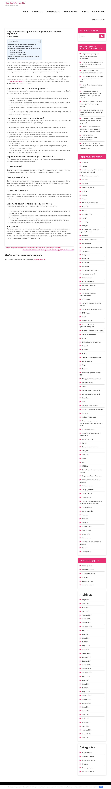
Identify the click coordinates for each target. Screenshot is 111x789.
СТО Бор (85, 466)
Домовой (85, 346)
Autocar (84, 166)
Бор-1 (84, 317)
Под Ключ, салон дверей (90, 405)
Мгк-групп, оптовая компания (91, 379)
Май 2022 (85, 718)
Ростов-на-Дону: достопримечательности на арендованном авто (88, 137)
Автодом (85, 226)
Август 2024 (86, 676)
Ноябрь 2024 (86, 665)
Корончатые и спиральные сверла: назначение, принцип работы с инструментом (92, 146)
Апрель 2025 (86, 645)
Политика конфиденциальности (92, 409)
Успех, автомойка (87, 511)
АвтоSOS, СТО (87, 214)
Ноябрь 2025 (86, 619)
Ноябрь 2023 (86, 699)
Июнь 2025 (85, 638)
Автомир (85, 235)
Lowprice (85, 199)
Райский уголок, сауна (89, 417)
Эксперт (84, 548)
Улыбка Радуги (87, 507)
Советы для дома (98, 11)
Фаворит (85, 515)
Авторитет (85, 258)
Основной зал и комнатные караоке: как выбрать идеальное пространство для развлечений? (90, 129)
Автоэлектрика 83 (88, 281)
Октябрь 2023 (86, 703)
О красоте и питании (71, 11)
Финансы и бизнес (98, 20)
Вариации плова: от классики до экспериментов (24, 48)
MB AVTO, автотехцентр (90, 203)
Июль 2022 (85, 711)
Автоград (85, 222)
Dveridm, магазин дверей (90, 176)
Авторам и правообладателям (92, 247)
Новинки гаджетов (53, 11)
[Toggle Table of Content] (38, 41)
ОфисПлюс (85, 398)
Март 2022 (85, 726)
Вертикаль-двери (87, 320)
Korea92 (84, 195)
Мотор (84, 386)
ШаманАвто (86, 534)
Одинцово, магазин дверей (91, 390)
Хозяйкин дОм (86, 526)
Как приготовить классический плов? (21, 46)
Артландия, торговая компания (92, 309)
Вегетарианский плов (18, 52)
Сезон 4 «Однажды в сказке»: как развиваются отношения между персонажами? (33, 247)
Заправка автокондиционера (91, 357)
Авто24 (84, 210)
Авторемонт (86, 251)
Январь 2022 (86, 734)
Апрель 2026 (86, 607)
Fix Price (85, 180)
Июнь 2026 (85, 603)
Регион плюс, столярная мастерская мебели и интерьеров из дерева (91, 423)
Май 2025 (85, 642)
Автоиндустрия (37, 11)
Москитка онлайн (87, 382)
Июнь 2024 (85, 684)
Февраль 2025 (86, 653)
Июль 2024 (85, 680)
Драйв (84, 353)
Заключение (13, 58)
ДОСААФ (85, 349)
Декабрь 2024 (86, 661)
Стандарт (85, 450)
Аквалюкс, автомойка (89, 285)
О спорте (85, 11)
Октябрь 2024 (86, 668)
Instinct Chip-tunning (88, 187)
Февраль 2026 (86, 615)
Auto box (85, 162)
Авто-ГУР (85, 206)
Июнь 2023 (85, 707)
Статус (84, 458)
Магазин (85, 369)
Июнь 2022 (85, 714)
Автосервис (86, 262)
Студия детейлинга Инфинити (91, 476)
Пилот (84, 402)
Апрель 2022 (86, 722)
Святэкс (84, 443)
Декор (84, 338)
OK (101, 786)
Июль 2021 (85, 737)
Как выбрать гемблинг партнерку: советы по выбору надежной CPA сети (48, 250)
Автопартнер (86, 243)
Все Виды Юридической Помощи (93, 330)
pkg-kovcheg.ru (15, 2)
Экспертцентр (86, 551)
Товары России (87, 493)
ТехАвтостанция (87, 486)
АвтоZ (84, 218)
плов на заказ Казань (16, 81)
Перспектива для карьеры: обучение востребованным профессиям (90, 56)
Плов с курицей (17, 50)
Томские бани (86, 497)
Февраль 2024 (86, 695)
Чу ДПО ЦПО (86, 530)
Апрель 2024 (86, 691)
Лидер (84, 365)
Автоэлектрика (87, 278)
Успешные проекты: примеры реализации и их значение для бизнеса (91, 104)
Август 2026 (86, 600)
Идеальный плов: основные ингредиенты (22, 44)
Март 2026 (85, 611)
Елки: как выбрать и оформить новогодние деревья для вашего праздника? (91, 121)
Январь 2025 (86, 657)
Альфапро (85, 289)
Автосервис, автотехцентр (90, 270)
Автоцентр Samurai (88, 274)
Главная (25, 11)
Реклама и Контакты (88, 429)
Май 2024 (85, 688)
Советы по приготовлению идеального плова (24, 56)
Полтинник (85, 413)
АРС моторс (86, 299)
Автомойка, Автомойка (89, 239)
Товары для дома (87, 489)
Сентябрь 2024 (87, 672)
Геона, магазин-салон (89, 334)
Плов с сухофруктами (19, 54)
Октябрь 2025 (86, 623)
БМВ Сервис (86, 313)
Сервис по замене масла (90, 447)
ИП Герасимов (87, 361)
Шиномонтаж (86, 538)
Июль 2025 (85, 634)
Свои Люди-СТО (87, 439)
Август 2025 (86, 630)
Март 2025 (85, 649)
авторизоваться (39, 259)
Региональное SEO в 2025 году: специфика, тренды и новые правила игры (92, 79)
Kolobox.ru (85, 191)
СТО (83, 462)
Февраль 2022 (86, 730)
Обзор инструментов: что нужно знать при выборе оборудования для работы (91, 112)
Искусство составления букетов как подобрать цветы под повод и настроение (91, 64)
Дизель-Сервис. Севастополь (91, 342)
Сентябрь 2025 (87, 626)
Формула (85, 522)
